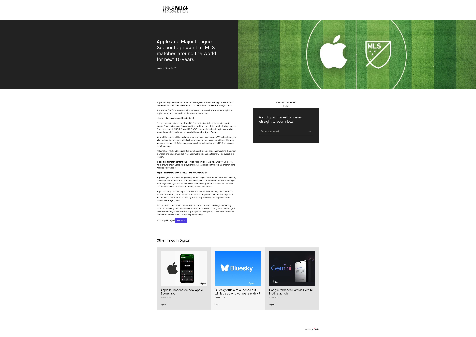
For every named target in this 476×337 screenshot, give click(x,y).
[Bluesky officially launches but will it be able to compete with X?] (238, 268)
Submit (309, 131)
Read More (181, 221)
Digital (163, 305)
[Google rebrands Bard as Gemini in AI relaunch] (292, 268)
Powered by (308, 329)
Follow (286, 106)
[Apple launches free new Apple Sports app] (184, 268)
